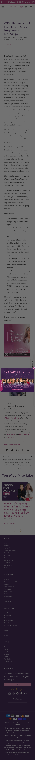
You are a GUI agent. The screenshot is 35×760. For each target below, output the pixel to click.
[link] (17, 380)
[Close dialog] (34, 368)
